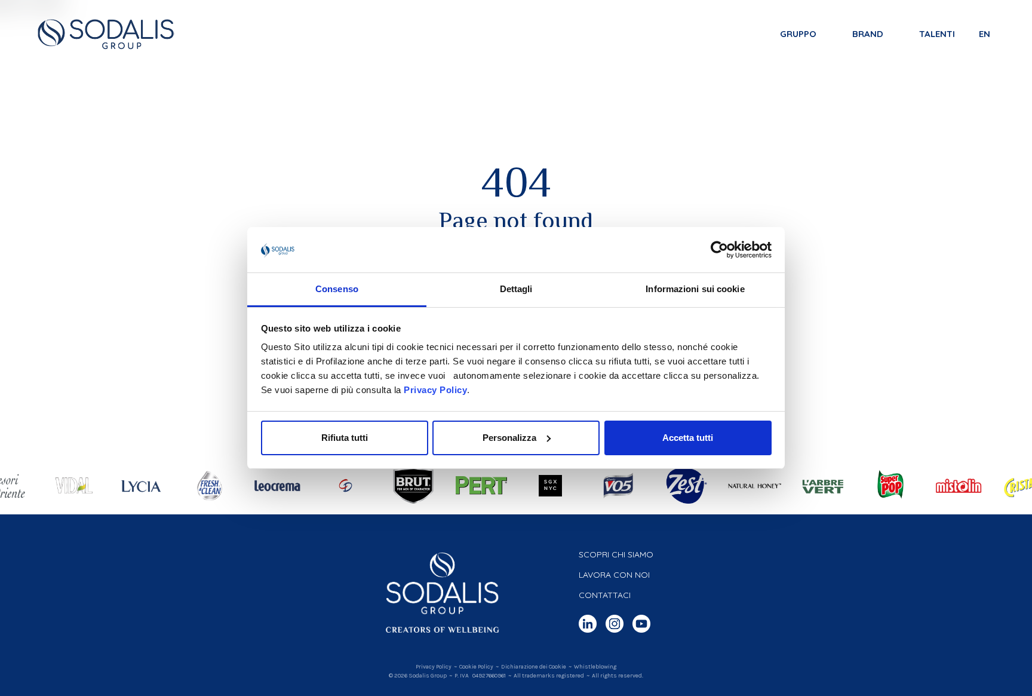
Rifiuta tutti (344, 438)
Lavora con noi (614, 574)
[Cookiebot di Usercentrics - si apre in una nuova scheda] (719, 250)
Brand (867, 33)
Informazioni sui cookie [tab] (695, 289)
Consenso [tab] (336, 289)
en (984, 33)
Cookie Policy (476, 666)
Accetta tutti (687, 438)
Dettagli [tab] (516, 289)
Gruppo (798, 33)
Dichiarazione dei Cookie (533, 666)
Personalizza (509, 438)
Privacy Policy (435, 390)
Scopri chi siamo (616, 554)
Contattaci (605, 595)
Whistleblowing (595, 666)
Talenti (937, 33)
